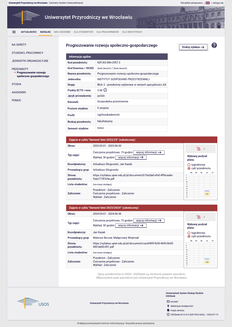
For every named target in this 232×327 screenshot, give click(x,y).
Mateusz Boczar (102, 237)
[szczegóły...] (204, 148)
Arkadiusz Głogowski (106, 164)
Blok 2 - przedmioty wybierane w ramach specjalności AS (131, 84)
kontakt (174, 301)
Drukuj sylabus (191, 47)
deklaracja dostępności (182, 306)
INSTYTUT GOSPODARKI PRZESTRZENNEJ (123, 79)
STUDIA (16, 84)
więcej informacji (146, 152)
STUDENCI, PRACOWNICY (27, 53)
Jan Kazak (126, 164)
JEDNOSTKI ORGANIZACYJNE (30, 61)
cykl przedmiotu (201, 168)
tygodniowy (198, 164)
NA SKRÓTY (19, 44)
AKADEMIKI (19, 92)
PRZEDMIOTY (20, 69)
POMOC (16, 100)
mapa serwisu (177, 310)
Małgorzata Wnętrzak (126, 237)
